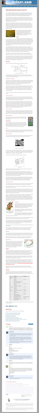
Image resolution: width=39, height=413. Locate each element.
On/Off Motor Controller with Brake (11, 316)
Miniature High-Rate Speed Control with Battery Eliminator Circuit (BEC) (16, 319)
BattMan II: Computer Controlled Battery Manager (13, 312)
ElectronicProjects (7, 6)
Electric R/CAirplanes (10, 6)
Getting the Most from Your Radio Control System (13, 321)
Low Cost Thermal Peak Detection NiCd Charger (13, 314)
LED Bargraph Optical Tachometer (11, 315)
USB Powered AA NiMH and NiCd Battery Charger (13, 313)
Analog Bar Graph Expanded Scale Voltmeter (12, 317)
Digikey (11, 302)
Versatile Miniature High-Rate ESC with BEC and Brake (14, 318)
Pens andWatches (32, 6)
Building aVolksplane (17, 6)
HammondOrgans (21, 6)
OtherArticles (35, 6)
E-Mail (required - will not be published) (24, 384)
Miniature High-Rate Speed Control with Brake (12, 320)
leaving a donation (27, 399)
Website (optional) (21, 385)
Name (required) (21, 383)
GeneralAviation (14, 6)
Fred (9, 365)
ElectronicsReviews (3, 6)
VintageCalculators (24, 6)
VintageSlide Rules (28, 6)
